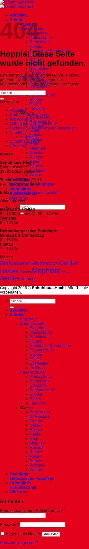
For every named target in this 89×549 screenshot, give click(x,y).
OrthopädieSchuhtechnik (23, 485)
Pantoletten (40, 42)
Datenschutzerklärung (29, 115)
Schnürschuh (41, 350)
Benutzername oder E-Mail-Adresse (32, 511)
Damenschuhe (32, 323)
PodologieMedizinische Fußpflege (32, 476)
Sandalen (38, 385)
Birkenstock (44, 263)
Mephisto (38, 148)
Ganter (36, 130)
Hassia (25, 272)
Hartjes (9, 271)
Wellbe (36, 175)
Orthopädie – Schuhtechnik (34, 124)
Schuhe (16, 132)
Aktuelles (18, 15)
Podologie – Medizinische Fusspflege (43, 128)
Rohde (36, 161)
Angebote (28, 137)
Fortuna (36, 421)
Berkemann (40, 117)
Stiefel (35, 104)
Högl (34, 144)
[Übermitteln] (2, 99)
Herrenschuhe (32, 372)
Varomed (29, 279)
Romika (36, 153)
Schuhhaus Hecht (25, 141)
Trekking (37, 108)
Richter (36, 157)
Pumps (36, 46)
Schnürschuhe (42, 390)
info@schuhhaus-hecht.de (37, 192)
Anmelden (51, 534)
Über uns (18, 198)
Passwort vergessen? (19, 543)
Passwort (9, 524)
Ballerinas (38, 328)
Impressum (19, 119)
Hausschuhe (41, 37)
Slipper (36, 99)
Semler (36, 166)
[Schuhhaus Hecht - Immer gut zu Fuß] (17, 4)
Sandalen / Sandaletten (50, 346)
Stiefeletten (39, 68)
